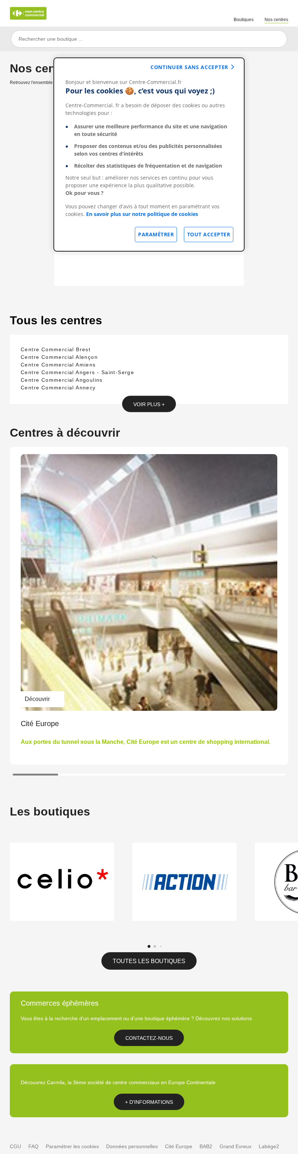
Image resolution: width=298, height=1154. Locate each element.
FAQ (33, 1146)
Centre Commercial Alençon (59, 357)
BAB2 (206, 1146)
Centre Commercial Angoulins (62, 380)
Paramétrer (156, 234)
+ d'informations (149, 1102)
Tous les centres (56, 320)
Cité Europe (178, 1146)
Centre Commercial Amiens (58, 365)
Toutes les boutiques (149, 961)
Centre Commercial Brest (55, 349)
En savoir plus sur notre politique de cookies (142, 214)
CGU (15, 1146)
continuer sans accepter (189, 67)
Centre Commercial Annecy (58, 387)
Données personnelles (132, 1146)
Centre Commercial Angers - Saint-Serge (77, 372)
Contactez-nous (149, 1038)
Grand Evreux (235, 1146)
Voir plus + (149, 404)
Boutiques (244, 19)
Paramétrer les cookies (72, 1146)
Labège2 (269, 1146)
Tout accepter (208, 234)
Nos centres (276, 19)
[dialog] (149, 154)
